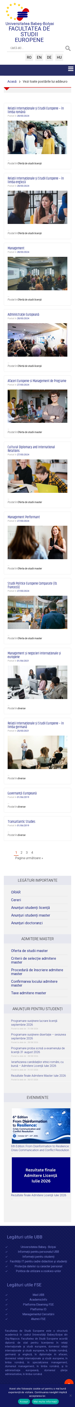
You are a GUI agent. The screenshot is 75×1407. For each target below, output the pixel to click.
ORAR (16, 892)
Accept (24, 1401)
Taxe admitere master (28, 993)
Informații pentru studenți (38, 1256)
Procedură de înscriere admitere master (37, 972)
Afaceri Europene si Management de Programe (37, 381)
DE (49, 57)
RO (29, 57)
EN (39, 57)
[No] (70, 1395)
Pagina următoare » (29, 858)
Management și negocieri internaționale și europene (34, 655)
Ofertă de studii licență (29, 163)
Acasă (12, 81)
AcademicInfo (38, 1299)
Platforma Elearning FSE (38, 1304)
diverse (21, 708)
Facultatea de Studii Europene (29, 34)
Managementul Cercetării (38, 1314)
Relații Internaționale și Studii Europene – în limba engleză (36, 180)
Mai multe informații (45, 1401)
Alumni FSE (38, 1319)
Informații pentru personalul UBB (38, 1251)
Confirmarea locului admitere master (34, 983)
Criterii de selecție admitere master (33, 960)
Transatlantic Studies (21, 822)
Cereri (16, 900)
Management (16, 248)
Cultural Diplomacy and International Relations (31, 449)
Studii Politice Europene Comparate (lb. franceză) (32, 585)
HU (59, 57)
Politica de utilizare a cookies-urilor (38, 1271)
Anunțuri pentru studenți (37, 1009)
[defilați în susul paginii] (69, 1383)
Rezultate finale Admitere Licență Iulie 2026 (38, 1195)
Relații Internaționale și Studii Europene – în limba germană (36, 725)
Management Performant (24, 517)
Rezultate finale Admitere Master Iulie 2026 (38, 1075)
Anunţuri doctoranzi (27, 923)
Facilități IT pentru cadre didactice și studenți (38, 1261)
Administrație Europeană (23, 315)
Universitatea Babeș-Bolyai (30, 23)
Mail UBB (38, 1295)
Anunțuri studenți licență (30, 908)
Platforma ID (38, 1309)
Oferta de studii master (29, 432)
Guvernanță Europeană (22, 793)
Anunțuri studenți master (30, 915)
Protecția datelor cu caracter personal (38, 1266)
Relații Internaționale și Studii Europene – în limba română (36, 110)
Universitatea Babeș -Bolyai (38, 1247)
